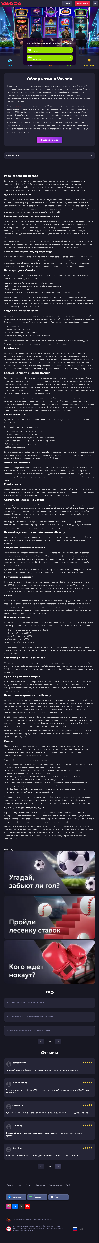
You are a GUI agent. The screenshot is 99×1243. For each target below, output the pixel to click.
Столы (28, 1185)
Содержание (55, 1185)
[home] (11, 3)
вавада (18, 106)
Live (19, 1185)
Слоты (10, 1185)
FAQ (68, 1185)
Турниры (40, 1185)
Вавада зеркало (49, 140)
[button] (96, 32)
